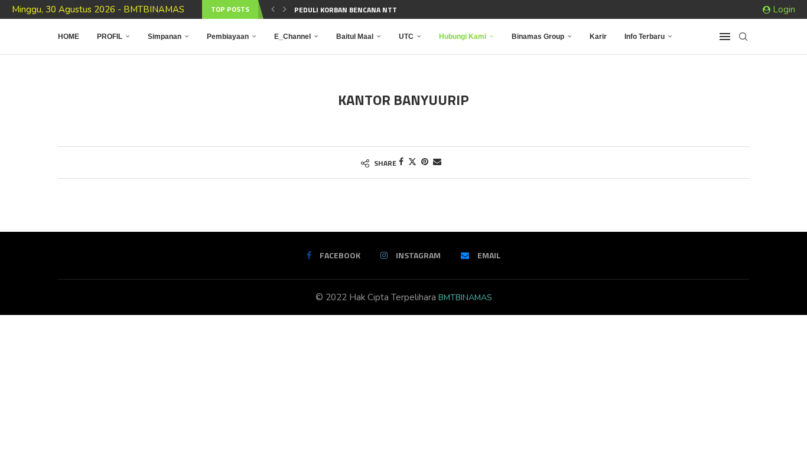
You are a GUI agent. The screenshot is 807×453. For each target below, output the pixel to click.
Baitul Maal (354, 36)
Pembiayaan (228, 36)
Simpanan (164, 36)
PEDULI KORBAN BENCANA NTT (345, 9)
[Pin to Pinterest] (424, 162)
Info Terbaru (644, 36)
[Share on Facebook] (401, 162)
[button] (273, 9)
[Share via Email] (437, 162)
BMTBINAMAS (465, 297)
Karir (598, 36)
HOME (68, 36)
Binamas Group (538, 36)
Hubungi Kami (462, 36)
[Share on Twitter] (412, 162)
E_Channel (292, 36)
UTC (406, 36)
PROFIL (109, 36)
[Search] (743, 36)
